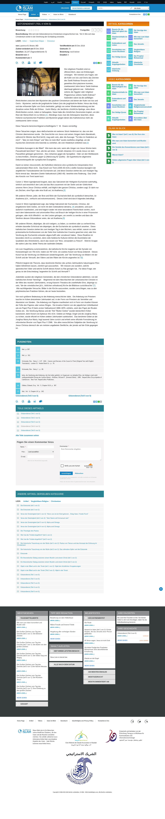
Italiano (112, 2)
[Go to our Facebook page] (132, 721)
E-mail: (23, 456)
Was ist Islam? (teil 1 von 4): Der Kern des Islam (128, 135)
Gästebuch (72, 14)
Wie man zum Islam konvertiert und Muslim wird (129, 142)
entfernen (146, 636)
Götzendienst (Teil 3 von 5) (27, 396)
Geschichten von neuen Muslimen (118, 50)
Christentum (43, 19)
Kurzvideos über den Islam (140, 119)
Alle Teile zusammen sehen (27, 435)
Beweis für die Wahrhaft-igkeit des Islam (119, 31)
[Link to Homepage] (24, 8)
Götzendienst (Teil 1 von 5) (30, 413)
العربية (52, 2)
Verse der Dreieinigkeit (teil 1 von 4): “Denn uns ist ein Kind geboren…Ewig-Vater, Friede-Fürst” (54, 514)
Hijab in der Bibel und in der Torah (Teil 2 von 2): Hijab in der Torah (44, 570)
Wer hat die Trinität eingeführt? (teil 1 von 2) (36, 535)
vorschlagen (66, 473)
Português (91, 2)
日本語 (105, 2)
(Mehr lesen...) (22, 627)
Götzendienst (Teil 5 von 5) (80, 396)
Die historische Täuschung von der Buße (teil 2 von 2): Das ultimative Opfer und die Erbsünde (54, 549)
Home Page (22, 14)
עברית (146, 2)
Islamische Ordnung (116, 70)
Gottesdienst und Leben (119, 44)
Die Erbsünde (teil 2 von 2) (30, 510)
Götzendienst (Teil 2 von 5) (30, 418)
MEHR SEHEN (22, 698)
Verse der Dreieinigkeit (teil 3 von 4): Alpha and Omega (40, 522)
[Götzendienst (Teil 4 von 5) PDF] (35, 62)
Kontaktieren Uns (135, 14)
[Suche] (131, 8)
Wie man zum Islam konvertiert (141, 38)
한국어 (139, 2)
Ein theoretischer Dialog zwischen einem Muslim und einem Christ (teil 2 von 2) (49, 562)
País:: (24, 452)
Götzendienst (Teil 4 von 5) (30, 426)
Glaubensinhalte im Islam (119, 38)
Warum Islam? (117, 155)
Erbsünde (24, 553)
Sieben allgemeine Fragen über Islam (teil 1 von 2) (130, 161)
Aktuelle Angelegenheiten (118, 63)
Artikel (33, 14)
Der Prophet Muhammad (138, 57)
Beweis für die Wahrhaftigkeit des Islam (119, 86)
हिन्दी (125, 2)
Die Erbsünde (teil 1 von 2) (30, 505)
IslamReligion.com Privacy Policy (82, 721)
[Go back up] (161, 589)
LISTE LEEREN (143, 640)
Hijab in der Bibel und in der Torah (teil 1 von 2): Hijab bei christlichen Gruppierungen (51, 566)
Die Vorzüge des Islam (140, 31)
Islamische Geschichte (138, 63)
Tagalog (119, 2)
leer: (18, 41)
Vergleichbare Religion (31, 19)
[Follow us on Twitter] (139, 721)
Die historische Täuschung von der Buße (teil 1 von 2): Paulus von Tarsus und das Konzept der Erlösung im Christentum (57, 544)
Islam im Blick (58, 14)
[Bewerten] (17, 62)
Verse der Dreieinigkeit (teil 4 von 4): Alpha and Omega (40, 526)
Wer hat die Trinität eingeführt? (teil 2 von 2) (36, 539)
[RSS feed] (146, 721)
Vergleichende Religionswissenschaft (143, 106)
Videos (44, 14)
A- (93, 30)
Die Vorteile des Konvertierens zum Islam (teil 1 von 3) (130, 148)
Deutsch (75, 2)
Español (59, 2)
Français (67, 2)
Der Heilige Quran (119, 57)
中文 (98, 2)
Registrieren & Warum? (81, 8)
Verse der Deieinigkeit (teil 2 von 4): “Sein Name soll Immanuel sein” (45, 518)
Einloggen (65, 8)
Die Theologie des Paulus (30, 531)
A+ (100, 30)
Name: (23, 447)
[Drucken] (29, 62)
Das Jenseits (139, 44)
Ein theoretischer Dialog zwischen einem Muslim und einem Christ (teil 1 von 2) (49, 558)
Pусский (83, 2)
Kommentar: (64, 446)
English (46, 2)
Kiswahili (132, 2)
